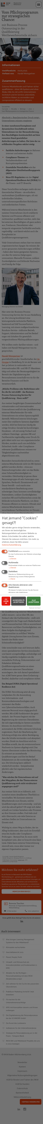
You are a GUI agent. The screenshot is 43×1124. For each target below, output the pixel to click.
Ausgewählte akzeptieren (19, 601)
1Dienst (11, 578)
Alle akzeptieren (33, 601)
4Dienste (12, 558)
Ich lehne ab (6, 601)
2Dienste (12, 567)
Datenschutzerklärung (11, 544)
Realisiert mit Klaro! (34, 608)
